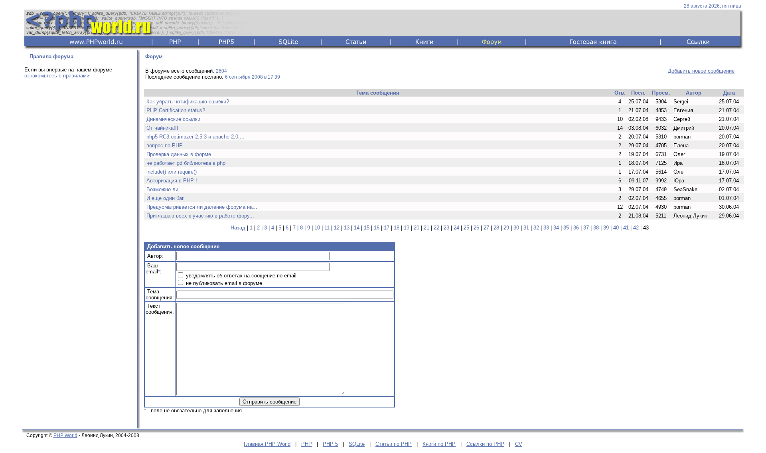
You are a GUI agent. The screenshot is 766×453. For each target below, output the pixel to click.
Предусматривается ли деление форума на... (201, 207)
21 (426, 228)
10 (317, 228)
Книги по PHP (439, 444)
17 (386, 228)
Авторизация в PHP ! (171, 181)
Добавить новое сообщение (701, 71)
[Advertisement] (78, 210)
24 (456, 228)
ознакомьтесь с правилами (56, 76)
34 (556, 228)
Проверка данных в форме (178, 154)
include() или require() (171, 172)
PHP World (65, 435)
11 (327, 228)
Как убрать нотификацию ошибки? (187, 102)
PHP (306, 444)
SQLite (357, 444)
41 (626, 228)
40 (616, 228)
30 (516, 228)
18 (396, 228)
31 (526, 228)
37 (586, 228)
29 (506, 228)
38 (596, 228)
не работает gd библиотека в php (185, 163)
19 (406, 228)
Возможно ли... (164, 189)
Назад (238, 228)
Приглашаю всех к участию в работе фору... (200, 216)
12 (337, 228)
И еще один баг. (165, 198)
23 (446, 228)
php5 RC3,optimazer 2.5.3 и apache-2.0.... (195, 137)
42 (636, 228)
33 (546, 228)
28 (496, 228)
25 (466, 228)
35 (566, 228)
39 (606, 228)
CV (518, 444)
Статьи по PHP (393, 444)
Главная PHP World (267, 444)
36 (576, 228)
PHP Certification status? (175, 110)
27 (486, 228)
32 (536, 228)
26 (476, 228)
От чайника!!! (162, 128)
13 (346, 228)
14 (356, 228)
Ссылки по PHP (485, 444)
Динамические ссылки (173, 119)
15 (366, 228)
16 (376, 228)
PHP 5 (330, 444)
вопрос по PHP (164, 145)
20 (416, 228)
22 (436, 228)
